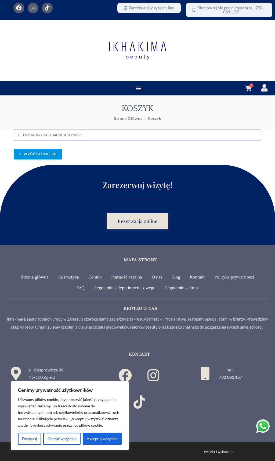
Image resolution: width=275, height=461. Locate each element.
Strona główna (35, 277)
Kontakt (197, 277)
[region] (70, 415)
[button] (138, 88)
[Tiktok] (47, 8)
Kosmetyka (68, 277)
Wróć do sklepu (40, 154)
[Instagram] (33, 8)
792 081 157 (230, 377)
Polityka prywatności (234, 277)
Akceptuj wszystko (102, 438)
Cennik (95, 277)
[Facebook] (18, 8)
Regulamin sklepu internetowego (124, 287)
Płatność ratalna (126, 277)
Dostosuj (29, 438)
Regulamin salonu (181, 287)
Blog (176, 277)
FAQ (81, 287)
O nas (157, 277)
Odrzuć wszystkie (62, 438)
